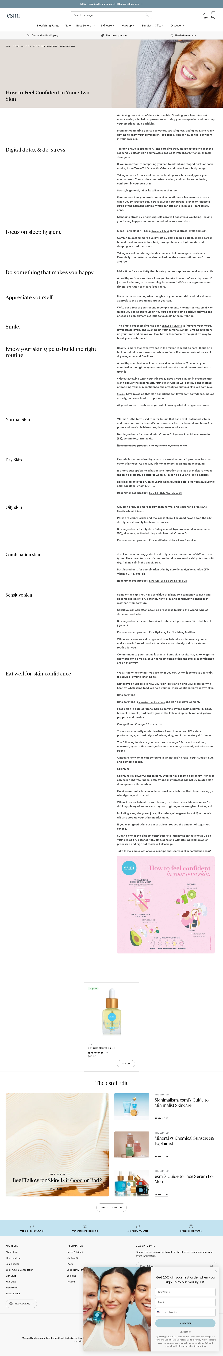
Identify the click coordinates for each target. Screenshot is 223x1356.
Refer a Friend (75, 1252)
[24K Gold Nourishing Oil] (111, 1010)
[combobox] (161, 1312)
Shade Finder (13, 1293)
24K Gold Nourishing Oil (101, 1047)
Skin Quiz (11, 1275)
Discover (176, 25)
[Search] (147, 15)
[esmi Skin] (14, 15)
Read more (57, 1189)
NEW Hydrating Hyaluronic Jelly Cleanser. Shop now (109, 4)
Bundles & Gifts (151, 25)
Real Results (12, 1263)
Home (8, 46)
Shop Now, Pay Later (78, 1269)
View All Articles (111, 1207)
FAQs (70, 1263)
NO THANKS (185, 1332)
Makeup (127, 25)
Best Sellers (83, 25)
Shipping (71, 1275)
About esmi (12, 1252)
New (68, 25)
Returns (71, 1281)
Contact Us (73, 1258)
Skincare (106, 25)
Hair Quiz (11, 1281)
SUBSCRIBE (185, 1323)
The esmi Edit (22, 46)
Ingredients (12, 1287)
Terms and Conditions (165, 1340)
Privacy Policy (200, 1340)
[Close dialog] (216, 1271)
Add (127, 1064)
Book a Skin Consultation (19, 1269)
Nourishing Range (48, 25)
